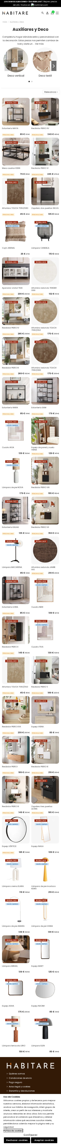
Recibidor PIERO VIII (40, 487)
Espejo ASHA (8, 1005)
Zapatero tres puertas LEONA (41, 807)
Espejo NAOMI (38, 1005)
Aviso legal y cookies (19, 1086)
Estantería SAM (38, 407)
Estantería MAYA (10, 128)
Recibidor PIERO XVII (11, 726)
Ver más (39, 43)
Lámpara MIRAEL (10, 966)
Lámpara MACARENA (12, 567)
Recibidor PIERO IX (39, 766)
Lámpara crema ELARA (13, 886)
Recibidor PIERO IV (10, 327)
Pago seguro (15, 1082)
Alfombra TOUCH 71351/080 (15, 208)
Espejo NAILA (37, 846)
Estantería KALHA (10, 527)
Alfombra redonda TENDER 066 (44, 289)
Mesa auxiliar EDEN (11, 168)
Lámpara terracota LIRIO (13, 1045)
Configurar (30, 1134)
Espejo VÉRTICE (9, 846)
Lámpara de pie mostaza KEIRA (43, 887)
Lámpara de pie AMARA (13, 926)
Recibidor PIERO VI (39, 168)
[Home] (15, 13)
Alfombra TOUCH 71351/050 (15, 686)
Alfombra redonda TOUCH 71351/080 (43, 368)
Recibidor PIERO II (10, 646)
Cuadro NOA (8, 447)
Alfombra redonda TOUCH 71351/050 (43, 328)
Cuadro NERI (37, 607)
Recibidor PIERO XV (40, 128)
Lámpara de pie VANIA (42, 926)
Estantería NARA (10, 407)
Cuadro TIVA (37, 646)
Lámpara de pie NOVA (12, 487)
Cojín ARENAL (8, 248)
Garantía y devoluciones (22, 1090)
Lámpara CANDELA (40, 248)
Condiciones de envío (20, 1078)
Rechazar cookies (16, 1140)
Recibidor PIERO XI (10, 806)
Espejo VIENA (37, 726)
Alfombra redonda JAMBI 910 (43, 568)
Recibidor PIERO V (39, 686)
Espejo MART (37, 966)
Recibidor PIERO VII (40, 527)
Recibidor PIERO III (10, 367)
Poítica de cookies (13, 1130)
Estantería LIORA (10, 607)
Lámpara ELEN (38, 1045)
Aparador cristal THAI (12, 288)
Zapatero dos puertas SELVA (45, 208)
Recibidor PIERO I (10, 766)
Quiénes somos (17, 1073)
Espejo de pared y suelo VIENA (42, 448)
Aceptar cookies (44, 1140)
